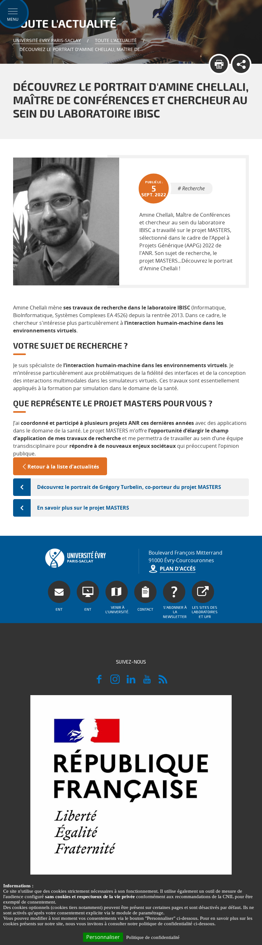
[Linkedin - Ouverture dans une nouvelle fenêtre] (131, 682)
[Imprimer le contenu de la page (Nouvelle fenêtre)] (219, 64)
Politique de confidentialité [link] (153, 937)
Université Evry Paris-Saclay (47, 40)
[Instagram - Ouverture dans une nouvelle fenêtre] (115, 682)
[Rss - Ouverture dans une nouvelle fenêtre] (163, 682)
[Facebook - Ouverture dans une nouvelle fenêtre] (99, 682)
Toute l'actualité (116, 40)
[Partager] (241, 64)
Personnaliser (103, 937)
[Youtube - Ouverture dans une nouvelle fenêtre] (147, 682)
